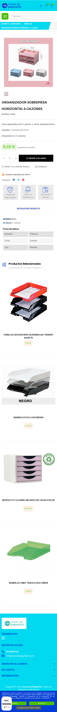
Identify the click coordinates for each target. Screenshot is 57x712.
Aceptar (15, 703)
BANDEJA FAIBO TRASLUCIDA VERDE (28, 582)
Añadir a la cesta (37, 158)
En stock (7, 223)
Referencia (7, 219)
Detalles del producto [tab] (28, 208)
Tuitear (18, 180)
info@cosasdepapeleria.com (20, 655)
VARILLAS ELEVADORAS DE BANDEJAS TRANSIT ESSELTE (28, 336)
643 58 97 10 (12, 651)
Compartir (14, 180)
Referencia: (6, 114)
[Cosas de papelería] (14, 623)
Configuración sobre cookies (28, 708)
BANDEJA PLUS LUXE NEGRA (28, 417)
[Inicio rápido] (41, 6)
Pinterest (23, 180)
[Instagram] (3, 638)
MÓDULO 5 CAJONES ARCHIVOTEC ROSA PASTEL (28, 500)
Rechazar (42, 703)
